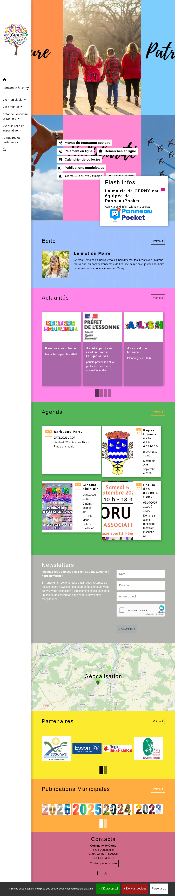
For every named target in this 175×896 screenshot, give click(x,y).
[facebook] (99, 873)
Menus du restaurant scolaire (84, 143)
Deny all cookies (135, 888)
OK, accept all (109, 888)
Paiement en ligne (75, 151)
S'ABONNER (127, 628)
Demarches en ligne (117, 151)
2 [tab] (101, 393)
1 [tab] (97, 393)
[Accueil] (16, 38)
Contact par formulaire (103, 863)
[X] (107, 873)
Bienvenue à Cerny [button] (16, 88)
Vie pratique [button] (11, 107)
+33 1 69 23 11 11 (103, 858)
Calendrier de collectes (79, 160)
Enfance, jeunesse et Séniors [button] (15, 116)
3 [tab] (105, 393)
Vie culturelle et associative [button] (13, 128)
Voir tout (158, 241)
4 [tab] (109, 393)
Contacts (103, 839)
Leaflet (171, 709)
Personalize (159, 888)
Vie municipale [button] (13, 99)
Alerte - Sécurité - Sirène (80, 176)
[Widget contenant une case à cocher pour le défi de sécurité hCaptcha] (141, 610)
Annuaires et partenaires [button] (11, 140)
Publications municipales (81, 168)
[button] (16, 80)
